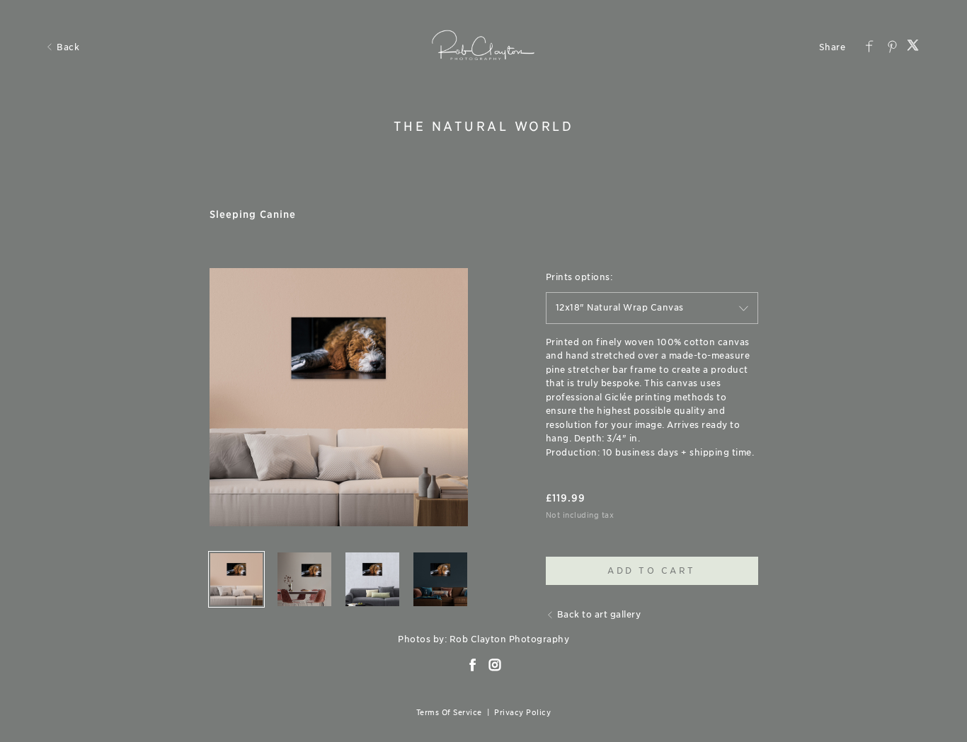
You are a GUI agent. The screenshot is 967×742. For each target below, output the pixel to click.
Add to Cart (651, 570)
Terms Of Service (449, 712)
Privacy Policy (522, 712)
